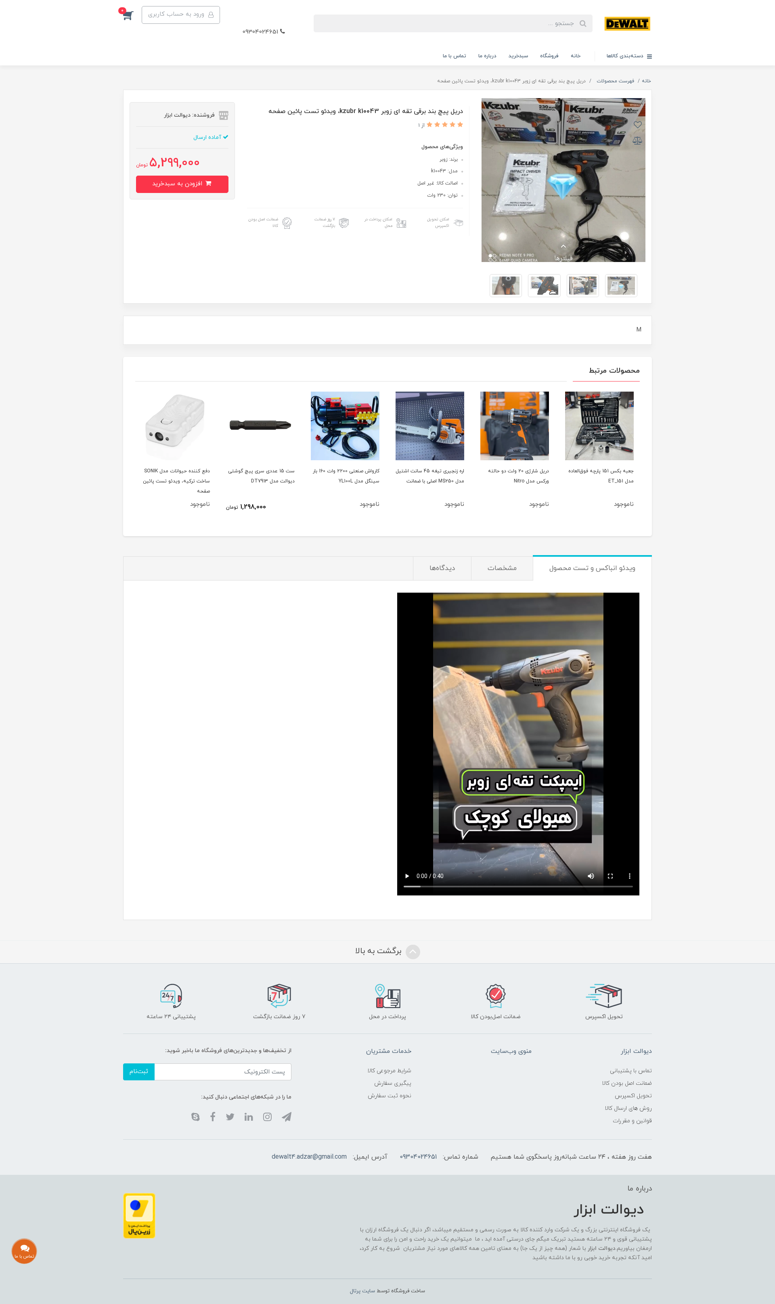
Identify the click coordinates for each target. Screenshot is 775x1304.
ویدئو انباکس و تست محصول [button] (592, 568)
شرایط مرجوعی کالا (389, 1071)
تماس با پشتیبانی (631, 1071)
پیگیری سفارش (392, 1083)
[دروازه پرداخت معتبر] (139, 1215)
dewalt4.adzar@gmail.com (309, 1157)
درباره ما (487, 56)
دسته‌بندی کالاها (626, 56)
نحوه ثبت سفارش (389, 1096)
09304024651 (261, 32)
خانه (575, 56)
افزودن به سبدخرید (178, 184)
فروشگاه (549, 56)
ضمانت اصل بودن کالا (627, 1083)
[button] (132, 15)
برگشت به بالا (379, 951)
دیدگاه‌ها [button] (442, 568)
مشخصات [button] (502, 568)
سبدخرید (518, 56)
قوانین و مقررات (632, 1121)
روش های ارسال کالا (628, 1108)
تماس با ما (454, 56)
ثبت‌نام (139, 1071)
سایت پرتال (362, 1291)
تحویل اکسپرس (633, 1096)
